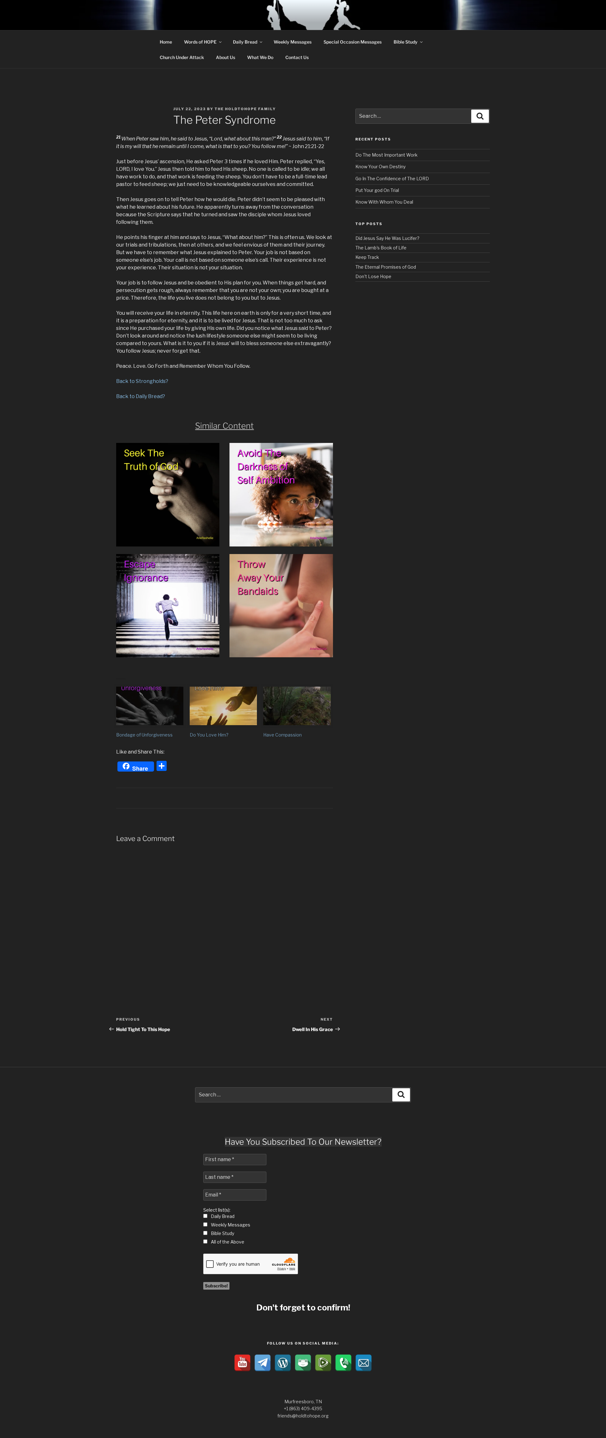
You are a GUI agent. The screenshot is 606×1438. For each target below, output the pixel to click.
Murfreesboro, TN (303, 1401)
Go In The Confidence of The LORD (392, 178)
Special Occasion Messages (353, 42)
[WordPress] (282, 1362)
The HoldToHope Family (245, 109)
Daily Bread (245, 42)
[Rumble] (323, 1362)
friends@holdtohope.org (303, 1415)
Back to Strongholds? (142, 381)
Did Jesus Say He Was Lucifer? (387, 238)
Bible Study (406, 42)
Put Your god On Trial (377, 190)
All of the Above (227, 1241)
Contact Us (297, 57)
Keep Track (367, 257)
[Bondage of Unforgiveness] (149, 706)
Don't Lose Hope (373, 276)
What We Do (260, 57)
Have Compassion (282, 734)
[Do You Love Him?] (223, 706)
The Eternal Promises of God (385, 267)
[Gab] (303, 1362)
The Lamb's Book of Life (381, 247)
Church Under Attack (182, 57)
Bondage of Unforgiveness (144, 734)
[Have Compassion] (296, 706)
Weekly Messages (293, 42)
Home (166, 42)
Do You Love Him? (209, 734)
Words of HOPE (200, 42)
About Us (225, 57)
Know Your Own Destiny (380, 166)
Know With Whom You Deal (384, 202)
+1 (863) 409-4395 (303, 1408)
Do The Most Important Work (386, 155)
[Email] (363, 1362)
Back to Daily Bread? (140, 396)
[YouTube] (242, 1362)
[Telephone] (343, 1362)
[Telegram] (262, 1362)
